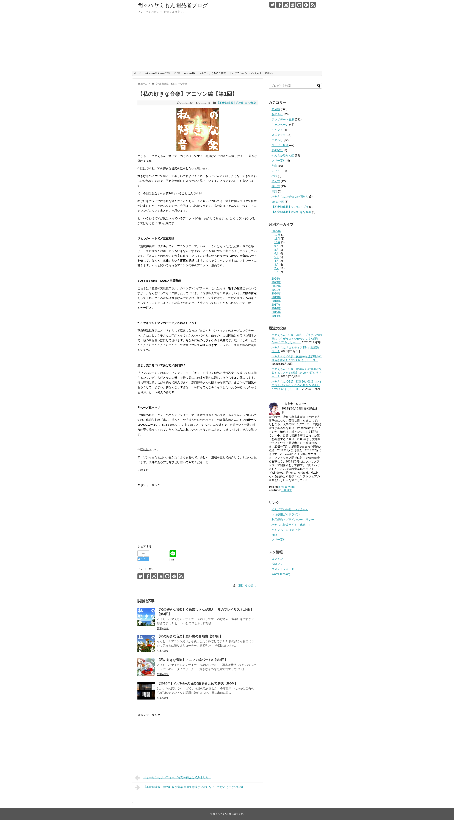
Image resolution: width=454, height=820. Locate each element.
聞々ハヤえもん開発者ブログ (172, 5)
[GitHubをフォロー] (299, 5)
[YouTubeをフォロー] (292, 5)
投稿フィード (280, 563)
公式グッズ (279, 134)
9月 (276, 246)
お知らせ (277, 114)
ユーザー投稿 (280, 145)
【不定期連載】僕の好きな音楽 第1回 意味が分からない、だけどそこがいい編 (193, 786)
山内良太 (286, 490)
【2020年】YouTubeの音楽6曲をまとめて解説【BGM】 (197, 683)
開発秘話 (277, 150)
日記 (274, 191)
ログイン (277, 558)
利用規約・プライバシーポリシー (293, 519)
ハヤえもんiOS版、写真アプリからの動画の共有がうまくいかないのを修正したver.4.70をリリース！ (297, 338)
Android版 (189, 73)
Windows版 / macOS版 (157, 73)
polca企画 (278, 201)
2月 (276, 268)
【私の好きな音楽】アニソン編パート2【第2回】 (192, 660)
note (274, 534)
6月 (276, 253)
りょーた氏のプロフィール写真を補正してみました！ (177, 777)
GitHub (269, 73)
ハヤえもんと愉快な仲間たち (290, 196)
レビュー (277, 170)
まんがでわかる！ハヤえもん (245, 73)
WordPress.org (281, 573)
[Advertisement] (227, 44)
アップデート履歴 (283, 119)
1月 (276, 272)
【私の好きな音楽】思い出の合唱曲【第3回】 (190, 636)
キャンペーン (280, 124)
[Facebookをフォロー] (279, 5)
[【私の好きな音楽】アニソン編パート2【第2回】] (146, 667)
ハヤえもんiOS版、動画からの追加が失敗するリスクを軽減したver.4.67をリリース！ (297, 372)
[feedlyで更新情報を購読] (306, 5)
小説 (274, 176)
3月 (276, 264)
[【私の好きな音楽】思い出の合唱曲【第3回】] (146, 643)
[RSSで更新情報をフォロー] (313, 5)
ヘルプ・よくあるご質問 (212, 73)
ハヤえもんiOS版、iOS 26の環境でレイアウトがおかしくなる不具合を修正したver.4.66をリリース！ (297, 385)
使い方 (276, 186)
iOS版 (177, 73)
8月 (276, 249)
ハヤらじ (277, 140)
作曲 (274, 165)
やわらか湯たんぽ (283, 155)
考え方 (276, 181)
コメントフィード (283, 569)
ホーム (138, 73)
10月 (277, 242)
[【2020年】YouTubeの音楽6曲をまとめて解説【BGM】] (146, 691)
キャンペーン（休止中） (287, 529)
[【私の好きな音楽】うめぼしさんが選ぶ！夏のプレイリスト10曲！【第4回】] (146, 617)
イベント (277, 129)
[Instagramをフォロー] (286, 5)
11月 (277, 238)
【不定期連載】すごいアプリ (290, 206)
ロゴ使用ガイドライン (286, 514)
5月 (276, 257)
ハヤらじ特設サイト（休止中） (291, 524)
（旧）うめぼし (246, 585)
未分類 (276, 109)
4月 (276, 260)
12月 (277, 234)
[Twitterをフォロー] (272, 5)
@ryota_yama (286, 486)
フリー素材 (279, 160)
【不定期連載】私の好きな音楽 (236, 102)
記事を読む (163, 628)
